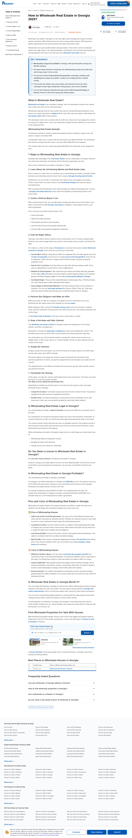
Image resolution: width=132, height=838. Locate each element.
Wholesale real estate (36, 104)
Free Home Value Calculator (40, 316)
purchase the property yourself (76, 554)
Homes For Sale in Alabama (12, 769)
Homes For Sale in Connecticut (76, 772)
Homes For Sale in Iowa (74, 777)
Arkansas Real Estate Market (107, 748)
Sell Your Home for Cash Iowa (76, 819)
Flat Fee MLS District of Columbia (14, 732)
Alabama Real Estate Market (75, 748)
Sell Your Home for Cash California (14, 814)
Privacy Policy (54, 835)
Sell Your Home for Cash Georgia (46, 817)
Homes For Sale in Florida (12, 775)
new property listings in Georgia (78, 276)
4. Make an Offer (11, 35)
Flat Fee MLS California (43, 730)
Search (86, 633)
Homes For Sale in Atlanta (12, 793)
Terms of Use (43, 835)
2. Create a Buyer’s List (13, 26)
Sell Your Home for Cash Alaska (45, 811)
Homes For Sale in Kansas (106, 777)
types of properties (40, 257)
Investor (36, 10)
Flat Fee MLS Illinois (104, 735)
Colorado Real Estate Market (76, 751)
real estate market (58, 159)
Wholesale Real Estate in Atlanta (61, 668)
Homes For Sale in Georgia (44, 775)
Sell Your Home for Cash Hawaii (76, 817)
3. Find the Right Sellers (13, 31)
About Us (54, 3)
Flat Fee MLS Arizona (10, 730)
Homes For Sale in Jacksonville (108, 793)
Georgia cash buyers (56, 205)
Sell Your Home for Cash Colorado (46, 814)
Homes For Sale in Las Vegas (45, 796)
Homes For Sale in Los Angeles (76, 796)
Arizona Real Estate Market (12, 751)
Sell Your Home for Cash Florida (14, 817)
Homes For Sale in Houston (44, 790)
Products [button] (46, 3)
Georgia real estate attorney (40, 191)
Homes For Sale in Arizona (75, 769)
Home (30, 10)
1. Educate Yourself (12, 22)
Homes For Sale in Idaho (106, 775)
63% (43, 274)
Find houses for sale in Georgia (83, 647)
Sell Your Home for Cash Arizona (77, 811)
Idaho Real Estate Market (43, 756)
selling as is (55, 113)
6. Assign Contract (11, 46)
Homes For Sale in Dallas (106, 798)
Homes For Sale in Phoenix (12, 790)
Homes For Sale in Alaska (43, 769)
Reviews (64, 3)
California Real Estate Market (44, 751)
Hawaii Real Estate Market (106, 753)
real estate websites (55, 288)
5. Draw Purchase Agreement (11, 40)
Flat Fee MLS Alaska (42, 727)
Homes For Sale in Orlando (106, 796)
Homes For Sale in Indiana (44, 777)
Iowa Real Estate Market (11, 756)
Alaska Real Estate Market (44, 748)
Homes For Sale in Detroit (12, 796)
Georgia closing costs (61, 307)
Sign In (84, 3)
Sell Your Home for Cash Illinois (13, 819)
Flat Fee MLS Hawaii (10, 735)
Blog (59, 3)
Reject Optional (96, 832)
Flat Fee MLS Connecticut (106, 730)
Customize (76, 832)
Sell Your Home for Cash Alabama (14, 811)
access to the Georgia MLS (75, 257)
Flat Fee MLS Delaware (43, 732)
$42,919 (69, 481)
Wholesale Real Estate (46, 10)
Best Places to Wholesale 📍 (14, 54)
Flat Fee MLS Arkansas (105, 727)
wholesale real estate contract (43, 324)
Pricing (70, 3)
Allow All (117, 832)
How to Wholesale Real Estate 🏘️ (13, 16)
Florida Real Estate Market (44, 753)
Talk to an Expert (114, 23)
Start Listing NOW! (118, 3)
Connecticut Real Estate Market (108, 751)
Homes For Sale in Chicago (75, 790)
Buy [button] (35, 3)
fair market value (34, 116)
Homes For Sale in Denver (75, 798)
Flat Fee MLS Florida (73, 732)
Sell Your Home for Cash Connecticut (78, 814)
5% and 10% (81, 539)
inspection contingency (56, 331)
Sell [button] (39, 3)
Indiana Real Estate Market (106, 756)
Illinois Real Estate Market (75, 756)
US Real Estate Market (11, 748)
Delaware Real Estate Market (13, 753)
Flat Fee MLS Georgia (105, 732)
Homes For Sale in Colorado (44, 772)
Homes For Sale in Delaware (107, 772)
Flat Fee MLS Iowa (41, 735)
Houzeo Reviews (36, 652)
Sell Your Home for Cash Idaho (107, 817)
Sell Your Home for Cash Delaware (109, 814)
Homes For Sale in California (13, 772)
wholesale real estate (71, 53)
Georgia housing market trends (81, 176)
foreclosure (59, 248)
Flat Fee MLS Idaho (73, 735)
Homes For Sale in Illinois (12, 777)
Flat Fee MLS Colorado (74, 730)
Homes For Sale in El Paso (44, 798)
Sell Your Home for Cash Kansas (108, 819)
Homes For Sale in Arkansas (107, 769)
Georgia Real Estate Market (75, 753)
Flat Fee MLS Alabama (74, 727)
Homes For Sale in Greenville (107, 790)
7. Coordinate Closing (12, 50)
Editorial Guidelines (60, 32)
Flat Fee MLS (8, 727)
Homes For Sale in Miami (43, 793)
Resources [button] (76, 3)
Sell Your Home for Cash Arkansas (108, 811)
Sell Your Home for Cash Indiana (46, 819)
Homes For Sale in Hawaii (75, 775)
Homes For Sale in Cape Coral (76, 793)
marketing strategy (68, 182)
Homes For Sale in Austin (12, 798)
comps (72, 303)
